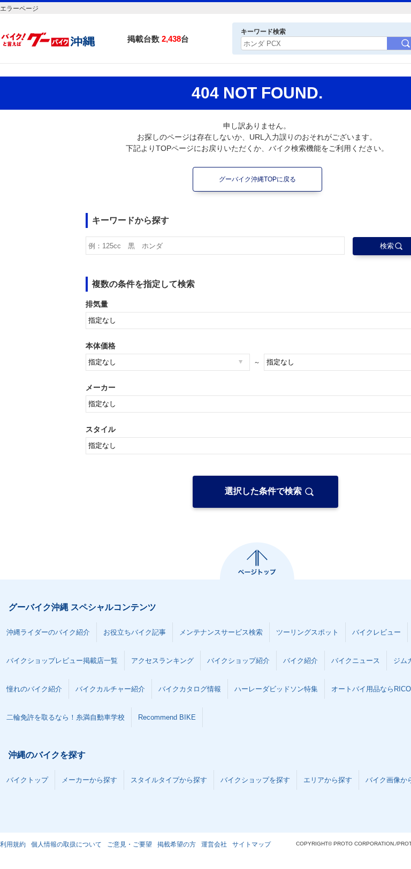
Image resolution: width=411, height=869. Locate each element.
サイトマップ (251, 844)
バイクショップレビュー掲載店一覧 (62, 661)
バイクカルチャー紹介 (110, 689)
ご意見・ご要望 (129, 844)
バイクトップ (27, 780)
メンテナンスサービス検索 (221, 632)
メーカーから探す (89, 780)
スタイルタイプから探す (169, 780)
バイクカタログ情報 (189, 689)
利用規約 (13, 844)
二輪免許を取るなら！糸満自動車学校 (65, 717)
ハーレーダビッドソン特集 (276, 689)
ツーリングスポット (307, 632)
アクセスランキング (162, 661)
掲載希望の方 (176, 844)
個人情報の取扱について (66, 844)
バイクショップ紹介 (238, 661)
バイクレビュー (376, 632)
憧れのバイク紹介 (34, 689)
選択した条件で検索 (263, 491)
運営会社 (214, 844)
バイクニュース (355, 661)
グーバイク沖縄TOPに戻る (257, 179)
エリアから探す (327, 780)
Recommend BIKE (167, 717)
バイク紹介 (300, 661)
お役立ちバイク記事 (134, 632)
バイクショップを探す (255, 780)
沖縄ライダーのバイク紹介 (48, 632)
